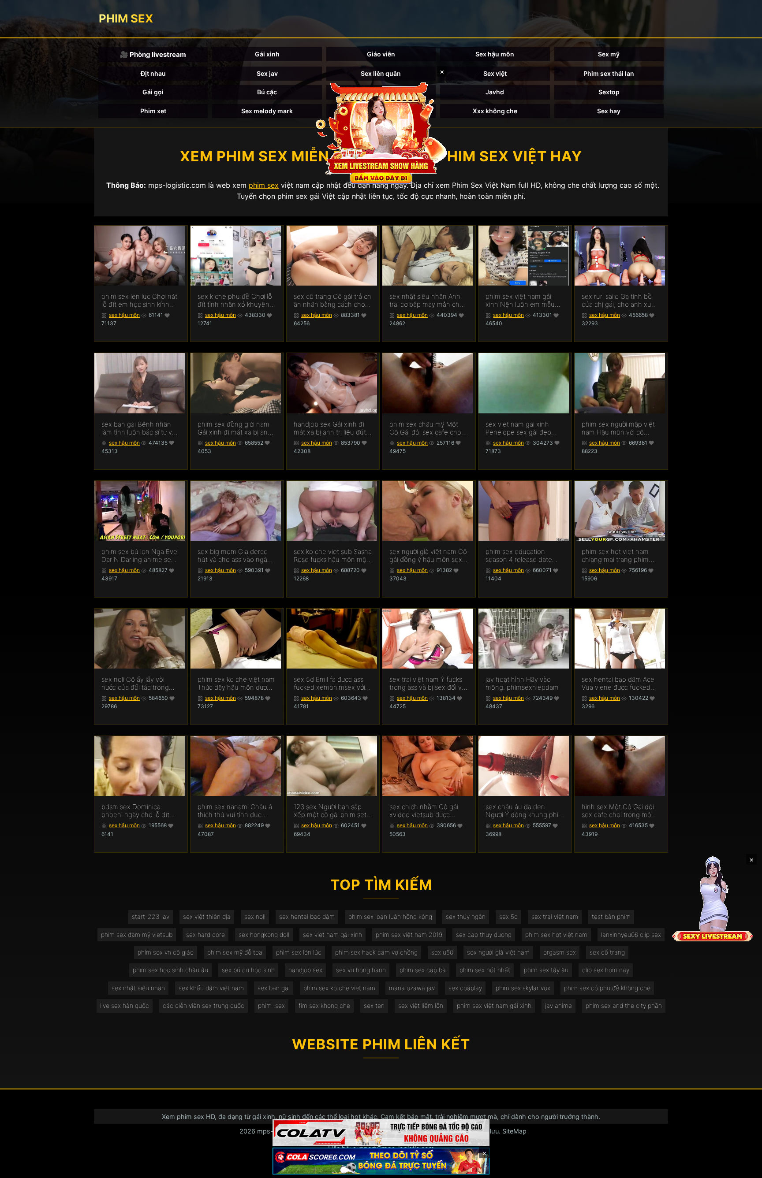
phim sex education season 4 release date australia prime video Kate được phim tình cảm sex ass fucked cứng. (524, 556)
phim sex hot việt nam (556, 934)
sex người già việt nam (498, 952)
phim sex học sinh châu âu (170, 970)
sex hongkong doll (264, 934)
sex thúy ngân (466, 916)
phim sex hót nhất (484, 970)
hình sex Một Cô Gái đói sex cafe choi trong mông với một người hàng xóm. (620, 811)
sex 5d (508, 916)
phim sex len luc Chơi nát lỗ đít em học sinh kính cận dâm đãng (139, 300)
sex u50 (442, 952)
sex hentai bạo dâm (307, 916)
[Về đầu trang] (742, 1167)
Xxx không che (495, 111)
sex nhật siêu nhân (138, 988)
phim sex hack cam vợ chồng (376, 952)
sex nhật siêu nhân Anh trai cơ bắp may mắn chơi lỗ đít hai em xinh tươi (426, 300)
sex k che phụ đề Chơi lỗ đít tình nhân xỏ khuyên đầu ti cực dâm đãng (235, 300)
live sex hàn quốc (124, 1005)
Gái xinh (267, 54)
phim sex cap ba (423, 970)
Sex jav (267, 73)
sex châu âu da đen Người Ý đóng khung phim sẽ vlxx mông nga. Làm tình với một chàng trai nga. (525, 811)
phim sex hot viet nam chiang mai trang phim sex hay (615, 556)
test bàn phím (611, 916)
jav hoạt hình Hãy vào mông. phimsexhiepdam (522, 683)
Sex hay (608, 111)
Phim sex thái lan (608, 73)
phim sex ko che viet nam (339, 988)
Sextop (609, 92)
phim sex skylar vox (523, 988)
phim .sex (271, 1005)
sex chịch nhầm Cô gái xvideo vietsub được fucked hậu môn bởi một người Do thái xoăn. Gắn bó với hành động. (426, 811)
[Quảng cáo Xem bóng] (381, 1132)
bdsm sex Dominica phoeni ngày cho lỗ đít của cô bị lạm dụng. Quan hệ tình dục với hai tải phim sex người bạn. (140, 811)
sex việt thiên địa (207, 916)
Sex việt (495, 73)
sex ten (374, 1005)
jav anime (558, 1005)
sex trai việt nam (554, 916)
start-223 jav (150, 916)
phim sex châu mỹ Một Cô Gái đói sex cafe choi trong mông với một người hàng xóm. (428, 428)
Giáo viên (381, 54)
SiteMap (514, 1131)
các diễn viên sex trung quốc (203, 1005)
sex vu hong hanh (361, 970)
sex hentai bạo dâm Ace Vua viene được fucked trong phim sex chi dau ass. (618, 683)
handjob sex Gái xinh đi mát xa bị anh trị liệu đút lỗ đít (330, 428)
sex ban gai (274, 988)
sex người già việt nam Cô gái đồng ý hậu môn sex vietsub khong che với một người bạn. (428, 556)
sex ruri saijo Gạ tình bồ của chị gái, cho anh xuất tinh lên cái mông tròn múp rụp (619, 300)
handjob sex (305, 970)
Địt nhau (153, 73)
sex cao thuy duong (484, 934)
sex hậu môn (124, 315)
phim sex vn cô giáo (166, 952)
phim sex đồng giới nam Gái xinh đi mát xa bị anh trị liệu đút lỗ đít (235, 428)
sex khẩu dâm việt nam (211, 988)
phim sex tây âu (546, 970)
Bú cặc (267, 92)
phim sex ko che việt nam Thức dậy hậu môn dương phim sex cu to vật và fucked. (236, 683)
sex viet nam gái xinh (332, 934)
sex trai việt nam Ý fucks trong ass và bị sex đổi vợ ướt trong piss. (427, 683)
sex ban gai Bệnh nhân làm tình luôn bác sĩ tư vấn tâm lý (140, 428)
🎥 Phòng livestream (153, 54)
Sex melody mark (267, 111)
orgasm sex (559, 952)
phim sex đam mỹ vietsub (136, 934)
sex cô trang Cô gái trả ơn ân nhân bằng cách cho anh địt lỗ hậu (332, 300)
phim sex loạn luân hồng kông (390, 916)
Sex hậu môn (494, 54)
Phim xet (153, 111)
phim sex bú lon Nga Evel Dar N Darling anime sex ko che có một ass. (140, 556)
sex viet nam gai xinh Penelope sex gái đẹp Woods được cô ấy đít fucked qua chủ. (518, 428)
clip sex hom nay (605, 970)
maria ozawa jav (412, 988)
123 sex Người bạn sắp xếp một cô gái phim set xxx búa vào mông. (330, 811)
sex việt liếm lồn (420, 1005)
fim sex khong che (324, 1005)
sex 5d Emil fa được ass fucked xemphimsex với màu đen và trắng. (329, 683)
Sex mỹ (609, 54)
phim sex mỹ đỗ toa (234, 952)
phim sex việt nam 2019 (409, 934)
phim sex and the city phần (624, 1005)
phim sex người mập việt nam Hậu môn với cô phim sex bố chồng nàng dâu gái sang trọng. (619, 428)
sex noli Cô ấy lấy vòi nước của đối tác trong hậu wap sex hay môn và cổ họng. (139, 683)
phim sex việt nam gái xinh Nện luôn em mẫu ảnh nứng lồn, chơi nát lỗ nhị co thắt (523, 300)
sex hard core (205, 934)
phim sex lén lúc (298, 952)
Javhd (495, 92)
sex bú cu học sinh (248, 970)
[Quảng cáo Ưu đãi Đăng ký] (381, 1161)
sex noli (254, 916)
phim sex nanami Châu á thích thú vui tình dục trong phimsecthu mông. (235, 811)
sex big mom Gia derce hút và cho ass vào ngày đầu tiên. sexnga (234, 556)
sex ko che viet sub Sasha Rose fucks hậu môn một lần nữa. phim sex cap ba (333, 556)
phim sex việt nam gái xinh (494, 1005)
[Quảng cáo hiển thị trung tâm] (381, 132)
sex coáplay (465, 988)
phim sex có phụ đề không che (607, 988)
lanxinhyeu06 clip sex (631, 934)
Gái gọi (153, 92)
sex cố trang (607, 952)
